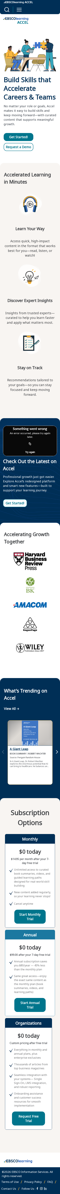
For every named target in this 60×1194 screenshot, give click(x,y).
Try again (30, 452)
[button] (7, 10)
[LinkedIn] (45, 1189)
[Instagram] (41, 1189)
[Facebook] (37, 1189)
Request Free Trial (28, 1118)
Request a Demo (18, 147)
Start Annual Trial (30, 1004)
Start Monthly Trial (30, 916)
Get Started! (18, 137)
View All (10, 708)
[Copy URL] (30, 444)
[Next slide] (57, 752)
